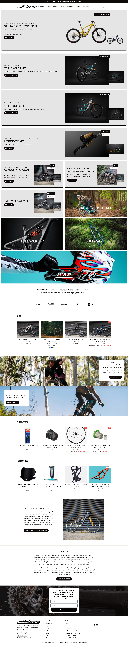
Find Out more (64, 578)
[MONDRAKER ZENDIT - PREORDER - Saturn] (54, 347)
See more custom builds (36, 530)
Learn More (115, 377)
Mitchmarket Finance (70, 626)
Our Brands (41, 6)
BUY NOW (9, 148)
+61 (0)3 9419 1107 (22, 635)
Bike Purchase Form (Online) (72, 633)
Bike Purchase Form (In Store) (73, 630)
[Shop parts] (96, 234)
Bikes (48, 6)
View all (107, 316)
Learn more (12, 402)
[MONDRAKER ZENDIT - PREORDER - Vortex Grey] (49, 347)
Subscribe (64, 610)
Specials (79, 6)
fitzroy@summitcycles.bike (24, 637)
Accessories (70, 6)
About (66, 623)
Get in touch (11, 75)
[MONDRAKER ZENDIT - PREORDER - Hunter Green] (53, 347)
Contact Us (68, 628)
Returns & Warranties (70, 635)
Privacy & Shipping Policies (72, 637)
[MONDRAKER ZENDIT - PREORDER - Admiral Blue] (51, 347)
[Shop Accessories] (64, 267)
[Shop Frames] (32, 234)
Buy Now (9, 37)
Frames (55, 6)
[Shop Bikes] (96, 203)
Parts (62, 6)
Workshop (86, 6)
